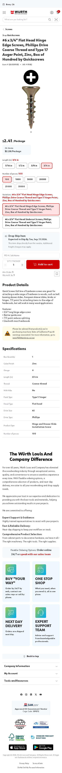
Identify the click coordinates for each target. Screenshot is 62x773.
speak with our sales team (35, 554)
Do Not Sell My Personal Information (31, 768)
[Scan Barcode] (56, 19)
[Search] (49, 19)
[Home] (18, 12)
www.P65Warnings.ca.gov (23, 338)
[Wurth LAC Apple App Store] (18, 747)
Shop (11, 35)
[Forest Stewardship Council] (16, 737)
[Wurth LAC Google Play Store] (43, 747)
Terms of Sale (38, 763)
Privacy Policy (24, 763)
